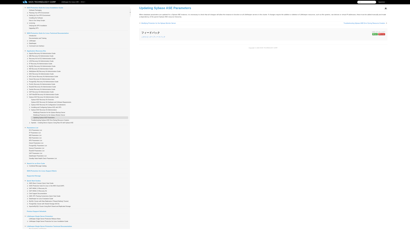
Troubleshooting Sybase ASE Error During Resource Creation (50, 120)
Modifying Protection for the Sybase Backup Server (49, 112)
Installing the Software (36, 18)
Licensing (32, 23)
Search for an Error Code (36, 163)
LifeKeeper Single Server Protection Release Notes (45, 219)
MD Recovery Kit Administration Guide (41, 69)
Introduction (32, 35)
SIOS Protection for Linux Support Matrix (42, 171)
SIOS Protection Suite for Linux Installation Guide (45, 8)
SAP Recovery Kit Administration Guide (41, 92)
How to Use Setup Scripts (37, 20)
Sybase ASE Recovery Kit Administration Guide (44, 97)
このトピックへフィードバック (153, 37)
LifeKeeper (32, 41)
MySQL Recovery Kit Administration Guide (42, 66)
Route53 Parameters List (36, 151)
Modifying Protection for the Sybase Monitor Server (49, 115)
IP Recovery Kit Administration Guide (40, 63)
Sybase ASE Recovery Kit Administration (44, 110)
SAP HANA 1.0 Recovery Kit (38, 188)
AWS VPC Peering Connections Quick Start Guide (44, 196)
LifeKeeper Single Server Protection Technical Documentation (49, 226)
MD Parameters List (35, 135)
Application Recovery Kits (36, 51)
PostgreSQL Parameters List (38, 145)
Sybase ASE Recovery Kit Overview (42, 99)
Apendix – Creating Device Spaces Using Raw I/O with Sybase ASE (52, 123)
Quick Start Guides (34, 181)
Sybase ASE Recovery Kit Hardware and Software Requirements (51, 102)
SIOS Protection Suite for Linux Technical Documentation (48, 33)
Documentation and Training (37, 38)
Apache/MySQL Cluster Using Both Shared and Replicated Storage (50, 206)
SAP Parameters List (35, 153)
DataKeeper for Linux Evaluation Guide (41, 198)
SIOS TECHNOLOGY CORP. (42, 2)
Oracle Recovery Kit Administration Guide (42, 79)
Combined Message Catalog (37, 166)
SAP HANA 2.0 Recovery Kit (38, 191)
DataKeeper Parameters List (38, 156)
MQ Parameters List (35, 138)
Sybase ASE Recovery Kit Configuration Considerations (48, 105)
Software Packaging (35, 10)
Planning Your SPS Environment (39, 13)
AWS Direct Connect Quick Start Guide (41, 183)
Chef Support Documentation (38, 193)
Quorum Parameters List (36, 148)
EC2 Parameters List (35, 130)
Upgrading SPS (34, 28)
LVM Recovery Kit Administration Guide (41, 61)
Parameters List (32, 128)
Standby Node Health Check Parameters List (43, 158)
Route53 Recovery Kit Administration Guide (42, 87)
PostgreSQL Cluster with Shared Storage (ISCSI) (44, 204)
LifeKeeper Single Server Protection (40, 216)
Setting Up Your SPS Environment (39, 15)
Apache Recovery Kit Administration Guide (42, 53)
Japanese (381, 2)
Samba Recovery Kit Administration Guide (42, 89)
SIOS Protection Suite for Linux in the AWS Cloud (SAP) (46, 186)
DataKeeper (32, 43)
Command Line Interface (36, 46)
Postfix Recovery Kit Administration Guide (42, 84)
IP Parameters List (35, 133)
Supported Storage (34, 176)
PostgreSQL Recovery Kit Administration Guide (43, 81)
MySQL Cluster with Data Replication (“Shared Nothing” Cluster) (48, 201)
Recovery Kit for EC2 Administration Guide (42, 58)
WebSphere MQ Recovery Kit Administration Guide (45, 71)
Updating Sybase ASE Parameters (44, 117)
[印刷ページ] (385, 8)
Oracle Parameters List (36, 143)
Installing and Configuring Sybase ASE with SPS (46, 107)
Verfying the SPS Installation (38, 25)
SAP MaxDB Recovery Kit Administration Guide (44, 94)
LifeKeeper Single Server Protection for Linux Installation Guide (48, 221)
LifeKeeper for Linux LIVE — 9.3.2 (73, 2)
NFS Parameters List (35, 140)
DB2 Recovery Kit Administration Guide (41, 56)
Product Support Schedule (36, 211)
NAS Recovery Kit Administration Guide (41, 74)
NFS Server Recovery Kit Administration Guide (43, 76)
